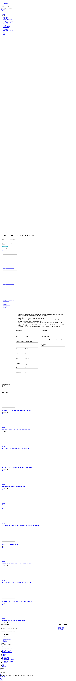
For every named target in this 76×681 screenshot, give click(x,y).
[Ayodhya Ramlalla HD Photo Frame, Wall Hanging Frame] (10, 299)
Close (2, 250)
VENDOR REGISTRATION (7, 639)
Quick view (3, 408)
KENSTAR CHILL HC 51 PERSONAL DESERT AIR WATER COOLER (15, 448)
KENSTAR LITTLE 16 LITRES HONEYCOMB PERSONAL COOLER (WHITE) (17, 467)
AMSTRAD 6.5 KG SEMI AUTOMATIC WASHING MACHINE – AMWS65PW (16, 410)
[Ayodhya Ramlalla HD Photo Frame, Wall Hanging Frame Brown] (10, 267)
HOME (4, 636)
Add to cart (3, 244)
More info (1, 676)
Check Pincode (12, 239)
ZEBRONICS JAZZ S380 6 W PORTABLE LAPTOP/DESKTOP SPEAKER (16, 429)
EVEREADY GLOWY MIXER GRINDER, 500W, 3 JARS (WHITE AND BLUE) (16, 563)
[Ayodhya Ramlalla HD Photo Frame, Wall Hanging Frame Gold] (10, 283)
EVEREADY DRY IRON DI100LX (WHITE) (10, 544)
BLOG (4, 637)
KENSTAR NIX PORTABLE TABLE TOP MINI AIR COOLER (13, 620)
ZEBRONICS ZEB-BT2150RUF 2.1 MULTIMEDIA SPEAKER (13, 486)
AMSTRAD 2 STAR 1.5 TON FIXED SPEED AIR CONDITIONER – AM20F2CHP (17, 601)
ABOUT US (4, 640)
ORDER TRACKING (61, 627)
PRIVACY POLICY (61, 629)
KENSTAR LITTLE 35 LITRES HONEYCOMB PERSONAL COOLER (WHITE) (17, 582)
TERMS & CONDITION (61, 628)
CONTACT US (5, 641)
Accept (4, 676)
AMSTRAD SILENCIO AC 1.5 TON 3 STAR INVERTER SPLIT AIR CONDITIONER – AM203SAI (20, 525)
